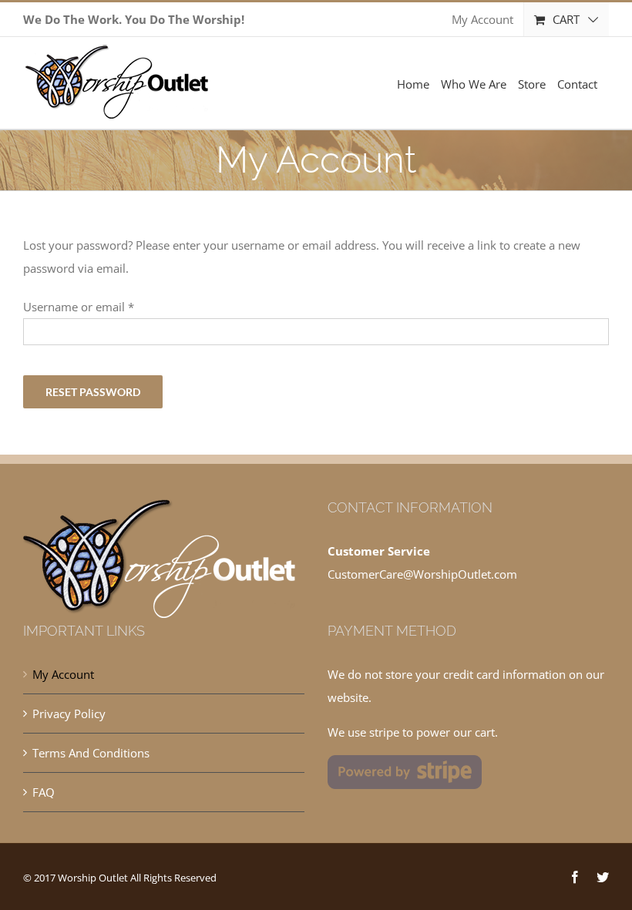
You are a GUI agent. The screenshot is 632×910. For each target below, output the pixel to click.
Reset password (92, 391)
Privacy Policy (69, 713)
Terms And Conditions (91, 753)
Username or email (78, 306)
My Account (63, 674)
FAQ (43, 792)
